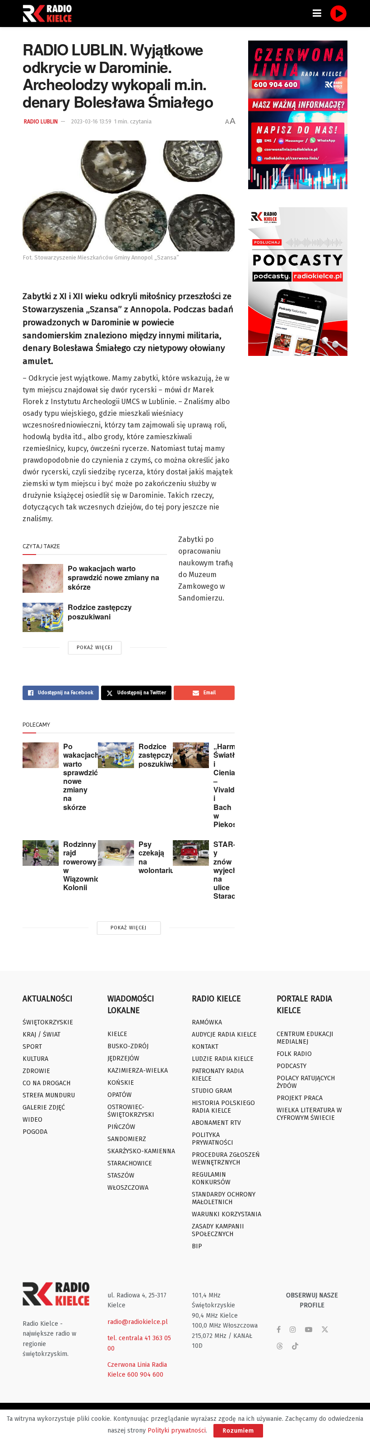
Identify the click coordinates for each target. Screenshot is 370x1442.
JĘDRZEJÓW (123, 1058)
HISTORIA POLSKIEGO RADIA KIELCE (223, 1106)
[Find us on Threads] (280, 1347)
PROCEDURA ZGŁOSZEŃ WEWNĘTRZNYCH (226, 1158)
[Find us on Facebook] (279, 1329)
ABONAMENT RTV (216, 1123)
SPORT (32, 1047)
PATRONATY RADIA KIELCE (218, 1075)
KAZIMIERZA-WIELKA (137, 1070)
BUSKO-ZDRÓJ (127, 1046)
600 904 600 (145, 1374)
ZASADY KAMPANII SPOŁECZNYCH (218, 1230)
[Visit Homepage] (50, 14)
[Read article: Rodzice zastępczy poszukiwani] (43, 617)
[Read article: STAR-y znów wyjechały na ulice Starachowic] (191, 853)
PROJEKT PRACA (300, 1098)
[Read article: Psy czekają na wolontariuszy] (116, 853)
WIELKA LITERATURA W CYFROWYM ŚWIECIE (309, 1114)
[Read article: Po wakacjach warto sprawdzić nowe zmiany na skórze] (43, 578)
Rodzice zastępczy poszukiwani (100, 612)
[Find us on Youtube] (308, 1329)
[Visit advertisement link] (297, 115)
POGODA (35, 1132)
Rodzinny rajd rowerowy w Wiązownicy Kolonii (83, 865)
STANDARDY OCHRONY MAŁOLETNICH (223, 1198)
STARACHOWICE (129, 1163)
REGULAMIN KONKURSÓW (211, 1178)
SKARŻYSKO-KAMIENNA (141, 1151)
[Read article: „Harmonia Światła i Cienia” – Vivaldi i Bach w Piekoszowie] (191, 755)
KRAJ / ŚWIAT (41, 1034)
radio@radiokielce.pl (137, 1322)
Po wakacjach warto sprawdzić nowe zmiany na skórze (113, 577)
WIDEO (32, 1120)
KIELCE (117, 1034)
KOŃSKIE (120, 1083)
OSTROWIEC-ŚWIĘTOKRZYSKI (130, 1111)
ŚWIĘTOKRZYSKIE (48, 1022)
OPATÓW (119, 1095)
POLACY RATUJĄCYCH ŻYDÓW (306, 1082)
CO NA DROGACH (46, 1083)
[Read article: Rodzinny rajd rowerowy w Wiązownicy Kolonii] (41, 853)
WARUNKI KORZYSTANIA (226, 1214)
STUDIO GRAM (212, 1091)
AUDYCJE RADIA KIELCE (224, 1034)
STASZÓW (120, 1175)
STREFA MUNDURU (49, 1095)
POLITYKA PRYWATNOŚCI (212, 1138)
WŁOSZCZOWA (127, 1188)
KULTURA (35, 1059)
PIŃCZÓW (121, 1127)
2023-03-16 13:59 (91, 121)
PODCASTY (291, 1066)
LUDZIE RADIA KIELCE (223, 1059)
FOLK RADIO (294, 1054)
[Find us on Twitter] (324, 1329)
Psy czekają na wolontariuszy (162, 857)
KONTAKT (205, 1047)
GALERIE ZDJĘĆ (44, 1107)
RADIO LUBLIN (41, 121)
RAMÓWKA (207, 1022)
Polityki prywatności (177, 1430)
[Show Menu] (317, 13)
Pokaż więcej (95, 647)
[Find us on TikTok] (295, 1347)
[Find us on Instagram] (293, 1329)
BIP (197, 1246)
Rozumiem (238, 1430)
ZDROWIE (36, 1071)
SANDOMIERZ (126, 1139)
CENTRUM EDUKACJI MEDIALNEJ (305, 1038)
